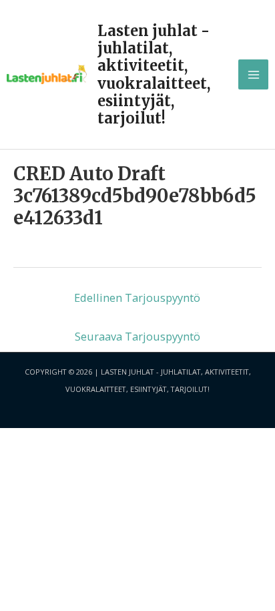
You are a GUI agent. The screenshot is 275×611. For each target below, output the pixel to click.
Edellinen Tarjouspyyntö (137, 297)
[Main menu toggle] (253, 74)
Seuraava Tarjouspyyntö (137, 336)
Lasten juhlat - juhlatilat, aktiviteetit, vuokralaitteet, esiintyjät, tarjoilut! (153, 74)
